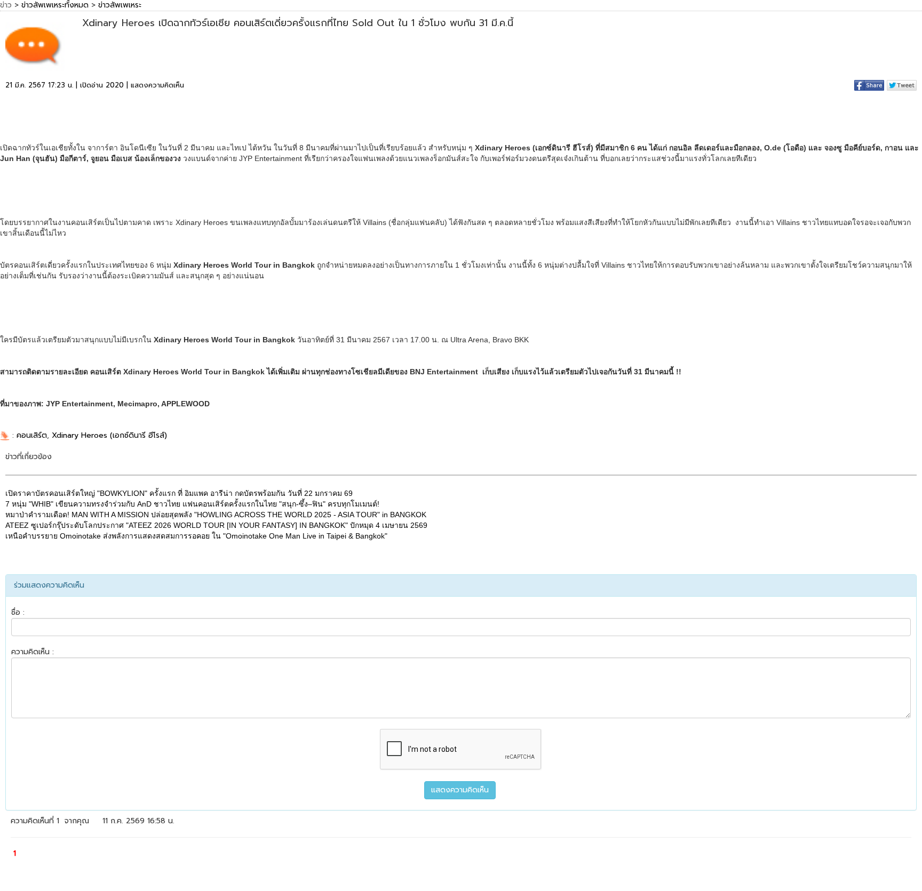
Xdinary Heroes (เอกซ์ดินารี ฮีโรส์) (109, 435)
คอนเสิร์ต (32, 435)
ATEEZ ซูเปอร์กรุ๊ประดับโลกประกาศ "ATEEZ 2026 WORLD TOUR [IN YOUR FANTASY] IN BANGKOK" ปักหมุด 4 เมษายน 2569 (216, 525)
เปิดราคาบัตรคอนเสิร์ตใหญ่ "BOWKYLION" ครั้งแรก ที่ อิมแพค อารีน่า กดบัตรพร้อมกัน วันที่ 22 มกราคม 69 (179, 493)
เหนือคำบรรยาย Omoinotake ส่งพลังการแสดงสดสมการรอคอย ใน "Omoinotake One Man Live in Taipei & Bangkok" (196, 536)
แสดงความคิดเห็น (157, 85)
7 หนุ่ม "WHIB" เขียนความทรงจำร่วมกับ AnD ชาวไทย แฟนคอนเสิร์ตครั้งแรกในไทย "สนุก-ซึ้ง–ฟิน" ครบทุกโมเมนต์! (192, 504)
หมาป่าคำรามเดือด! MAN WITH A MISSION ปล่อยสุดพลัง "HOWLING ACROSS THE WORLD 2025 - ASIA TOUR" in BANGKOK (215, 514)
